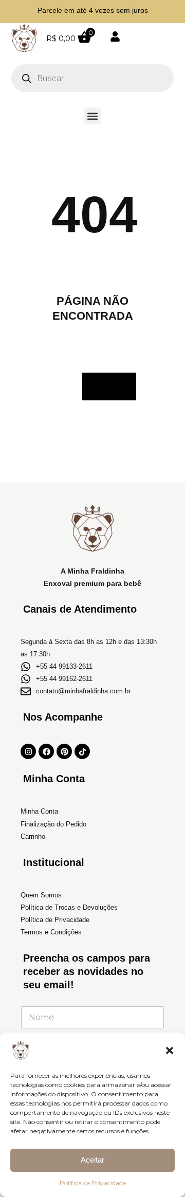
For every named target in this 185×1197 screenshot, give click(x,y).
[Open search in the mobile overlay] (92, 78)
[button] (169, 1050)
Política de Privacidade (93, 1183)
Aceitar (92, 1159)
